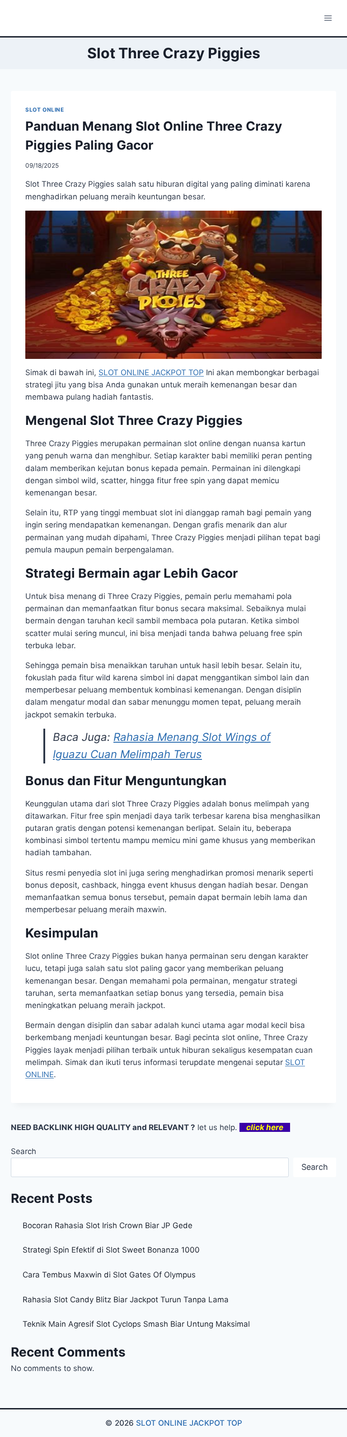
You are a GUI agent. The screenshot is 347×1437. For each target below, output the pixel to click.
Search (23, 1151)
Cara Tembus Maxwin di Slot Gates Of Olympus (109, 1274)
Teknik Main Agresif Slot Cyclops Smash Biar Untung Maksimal (136, 1324)
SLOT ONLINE (44, 109)
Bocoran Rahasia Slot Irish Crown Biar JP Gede (107, 1225)
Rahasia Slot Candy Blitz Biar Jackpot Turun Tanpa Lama (126, 1299)
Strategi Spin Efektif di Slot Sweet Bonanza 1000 (111, 1249)
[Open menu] (327, 18)
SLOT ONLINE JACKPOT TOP (151, 372)
